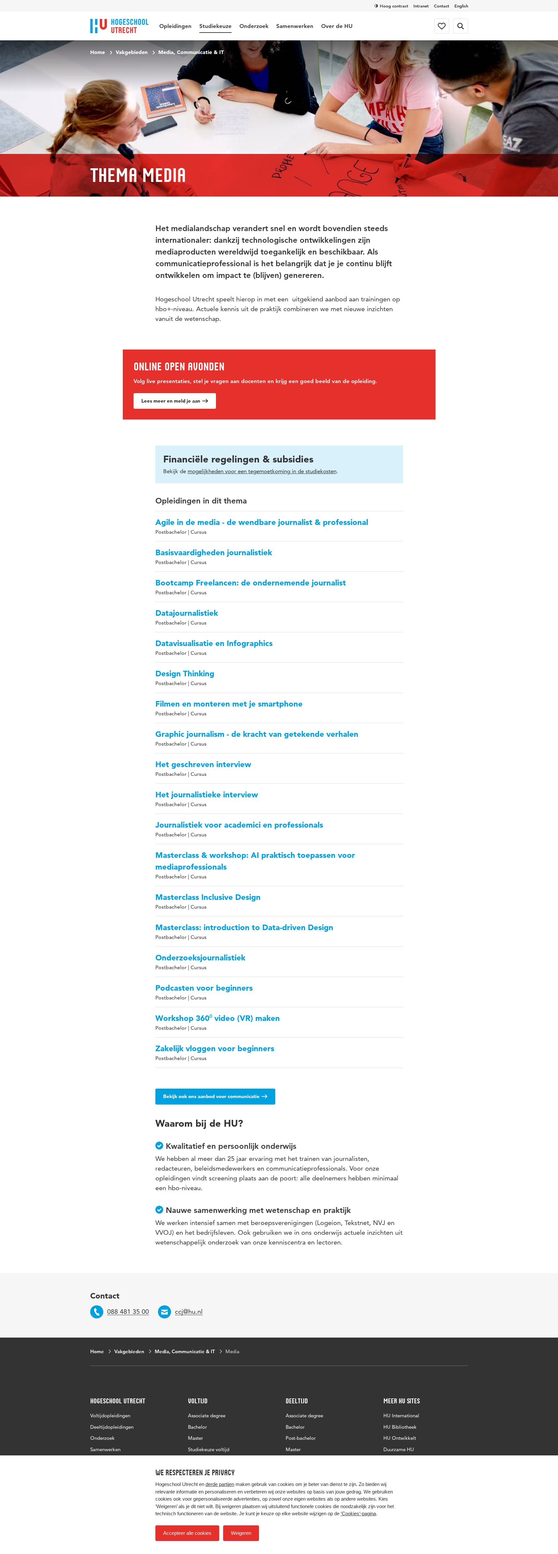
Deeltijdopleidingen (112, 1427)
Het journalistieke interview (206, 794)
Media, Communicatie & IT (191, 52)
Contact (441, 5)
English (461, 5)
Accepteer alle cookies (187, 1533)
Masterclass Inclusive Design (208, 897)
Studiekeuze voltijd (208, 1449)
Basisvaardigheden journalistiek (213, 552)
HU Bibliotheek (400, 1427)
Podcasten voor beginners (204, 988)
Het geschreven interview (203, 764)
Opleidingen (175, 26)
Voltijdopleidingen (110, 1415)
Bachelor (197, 1427)
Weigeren (241, 1533)
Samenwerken (294, 26)
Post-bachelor (301, 1438)
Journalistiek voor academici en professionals (239, 825)
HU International (401, 1415)
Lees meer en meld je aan (170, 401)
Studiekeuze (215, 26)
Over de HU (336, 26)
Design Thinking (184, 673)
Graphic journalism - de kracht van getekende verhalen (256, 734)
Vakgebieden (132, 52)
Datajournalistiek (186, 613)
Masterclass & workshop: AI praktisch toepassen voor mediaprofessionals (255, 861)
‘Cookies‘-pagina (358, 1513)
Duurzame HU (398, 1449)
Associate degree (206, 1415)
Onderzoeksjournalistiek (200, 957)
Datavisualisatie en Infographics (214, 643)
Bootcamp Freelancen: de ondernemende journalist (250, 582)
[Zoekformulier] (460, 26)
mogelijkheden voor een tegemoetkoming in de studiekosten (262, 471)
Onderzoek (253, 26)
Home (97, 52)
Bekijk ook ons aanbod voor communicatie (211, 1096)
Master (195, 1438)
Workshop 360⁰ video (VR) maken (217, 1018)
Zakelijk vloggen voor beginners (214, 1048)
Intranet (421, 5)
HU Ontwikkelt (399, 1438)
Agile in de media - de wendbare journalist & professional (261, 522)
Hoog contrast (394, 5)
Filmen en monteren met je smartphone (229, 703)
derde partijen (220, 1484)
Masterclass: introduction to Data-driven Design (244, 927)
